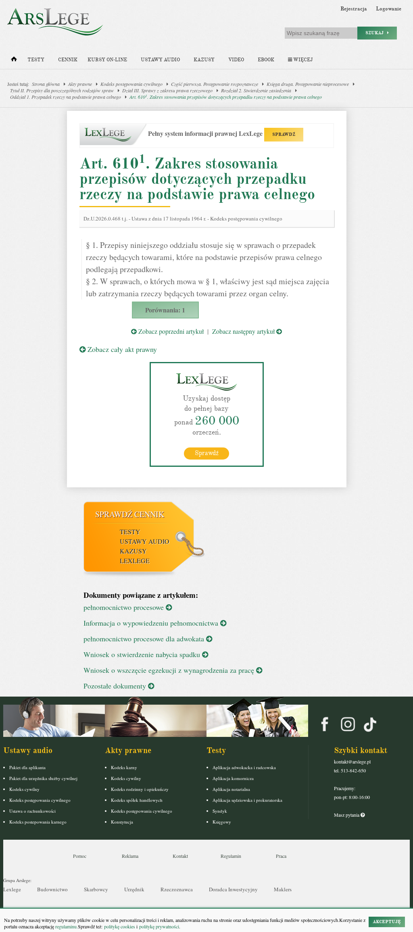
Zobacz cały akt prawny (121, 349)
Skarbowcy (96, 889)
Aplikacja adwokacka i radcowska (244, 767)
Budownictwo (52, 889)
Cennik (67, 60)
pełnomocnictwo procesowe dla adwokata (144, 638)
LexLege (135, 560)
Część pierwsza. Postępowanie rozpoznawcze (214, 84)
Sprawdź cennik (129, 514)
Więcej (302, 60)
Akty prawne (80, 84)
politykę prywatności (159, 926)
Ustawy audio (160, 60)
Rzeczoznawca (177, 889)
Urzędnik (134, 889)
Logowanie (388, 9)
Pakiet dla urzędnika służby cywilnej (43, 778)
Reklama (130, 856)
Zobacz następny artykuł (244, 331)
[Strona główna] (14, 61)
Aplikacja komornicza (233, 778)
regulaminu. (66, 926)
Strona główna (46, 84)
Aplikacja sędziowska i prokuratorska (247, 800)
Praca (281, 856)
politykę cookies (119, 926)
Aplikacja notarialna (231, 789)
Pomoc (79, 856)
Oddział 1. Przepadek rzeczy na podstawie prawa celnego (65, 97)
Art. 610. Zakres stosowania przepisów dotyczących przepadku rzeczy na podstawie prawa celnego (225, 97)
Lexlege (12, 889)
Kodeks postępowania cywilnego (131, 84)
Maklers (283, 889)
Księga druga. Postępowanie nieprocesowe (308, 84)
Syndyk (220, 811)
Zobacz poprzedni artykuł (170, 331)
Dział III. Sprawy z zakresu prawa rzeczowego (167, 90)
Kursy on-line (107, 60)
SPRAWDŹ (283, 134)
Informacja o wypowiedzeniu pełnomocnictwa (151, 623)
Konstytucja (122, 822)
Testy (35, 60)
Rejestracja (353, 9)
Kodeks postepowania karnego (38, 822)
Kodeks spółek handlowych (137, 800)
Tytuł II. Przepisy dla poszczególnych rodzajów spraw (62, 90)
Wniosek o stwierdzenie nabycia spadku (142, 654)
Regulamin (231, 856)
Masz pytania (347, 814)
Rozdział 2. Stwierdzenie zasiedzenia (256, 90)
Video (236, 60)
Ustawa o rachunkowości (32, 811)
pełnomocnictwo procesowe (124, 607)
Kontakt (180, 856)
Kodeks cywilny (24, 789)
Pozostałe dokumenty (115, 686)
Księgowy (222, 822)
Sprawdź (207, 453)
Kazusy (204, 60)
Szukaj (376, 32)
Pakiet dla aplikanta (27, 767)
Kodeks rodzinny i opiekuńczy (140, 789)
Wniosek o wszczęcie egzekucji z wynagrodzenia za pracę (169, 670)
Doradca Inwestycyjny (233, 889)
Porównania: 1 (165, 309)
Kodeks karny (124, 767)
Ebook (266, 60)
